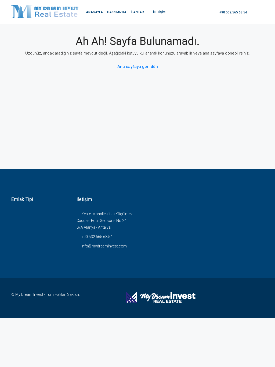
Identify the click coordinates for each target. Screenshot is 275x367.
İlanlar (137, 12)
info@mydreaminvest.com (104, 246)
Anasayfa (94, 12)
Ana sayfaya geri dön (137, 66)
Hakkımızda (116, 12)
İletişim (159, 12)
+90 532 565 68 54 (233, 12)
